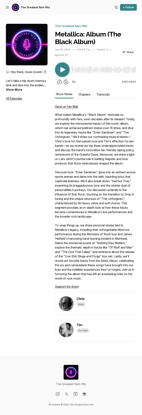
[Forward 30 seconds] (66, 81)
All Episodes (14, 98)
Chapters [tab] (84, 94)
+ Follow (128, 7)
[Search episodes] (116, 7)
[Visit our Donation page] (84, 394)
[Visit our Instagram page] (58, 394)
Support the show (67, 286)
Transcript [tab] (103, 94)
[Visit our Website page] (75, 394)
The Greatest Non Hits (35, 7)
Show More (14, 89)
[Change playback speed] (73, 81)
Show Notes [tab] (64, 94)
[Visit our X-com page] (66, 394)
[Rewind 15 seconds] (59, 81)
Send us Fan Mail (66, 106)
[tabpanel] (95, 198)
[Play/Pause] (62, 69)
